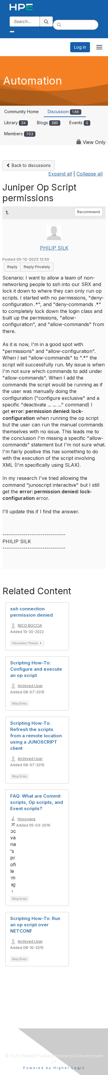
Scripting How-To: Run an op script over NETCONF (35, 925)
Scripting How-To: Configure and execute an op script (36, 669)
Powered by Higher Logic (54, 1068)
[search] (46, 21)
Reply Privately (37, 267)
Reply (12, 267)
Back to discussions (30, 165)
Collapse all (89, 174)
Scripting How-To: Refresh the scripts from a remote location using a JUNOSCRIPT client (36, 735)
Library (15, 122)
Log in (80, 47)
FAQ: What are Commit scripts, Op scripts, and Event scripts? (36, 802)
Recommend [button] (88, 212)
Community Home (21, 111)
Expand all (60, 174)
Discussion (63, 111)
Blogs (47, 122)
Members (18, 133)
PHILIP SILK (54, 248)
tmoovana (26, 819)
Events (78, 122)
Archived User (30, 686)
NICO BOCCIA (30, 625)
